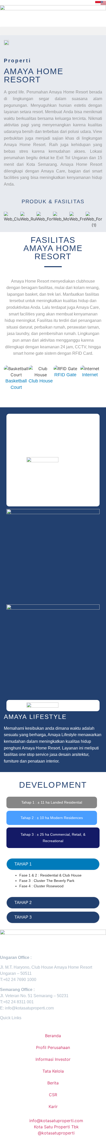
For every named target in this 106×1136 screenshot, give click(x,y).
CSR (53, 1094)
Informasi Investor (53, 1059)
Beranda (53, 1035)
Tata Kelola (53, 1071)
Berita (53, 1082)
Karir (53, 1106)
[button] (53, 31)
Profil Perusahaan (53, 1047)
